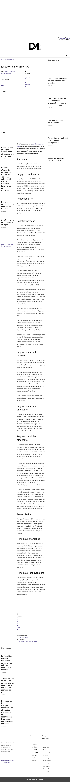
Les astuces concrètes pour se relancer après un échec (57, 80)
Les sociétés (10, 59)
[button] (67, 55)
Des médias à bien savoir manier (55, 121)
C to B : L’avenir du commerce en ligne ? (7, 222)
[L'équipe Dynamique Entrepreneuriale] (6, 242)
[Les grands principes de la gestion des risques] (7, 196)
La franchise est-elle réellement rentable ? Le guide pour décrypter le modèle (6, 663)
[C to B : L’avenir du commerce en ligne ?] (7, 214)
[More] (35, 86)
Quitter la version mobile (35, 780)
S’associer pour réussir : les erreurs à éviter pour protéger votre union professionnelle (7, 685)
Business (3, 59)
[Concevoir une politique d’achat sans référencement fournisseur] (7, 141)
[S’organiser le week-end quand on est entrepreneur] (58, 131)
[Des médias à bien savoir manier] (58, 113)
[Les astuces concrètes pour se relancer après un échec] (58, 71)
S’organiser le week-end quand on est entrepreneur (58, 140)
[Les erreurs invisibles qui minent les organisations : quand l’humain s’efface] (58, 91)
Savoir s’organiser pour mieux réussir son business (57, 160)
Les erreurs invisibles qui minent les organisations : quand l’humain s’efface (57, 101)
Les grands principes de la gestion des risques (7, 205)
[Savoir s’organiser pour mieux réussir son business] (58, 150)
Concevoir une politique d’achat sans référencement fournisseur (7, 151)
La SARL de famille (22, 637)
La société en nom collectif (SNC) (27, 641)
